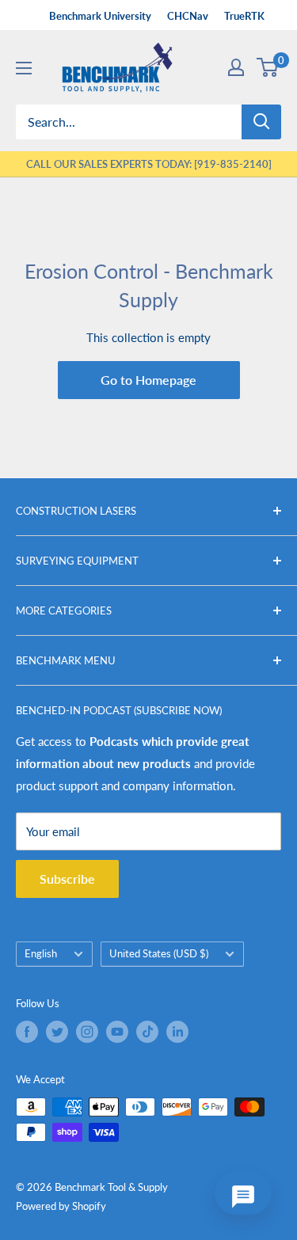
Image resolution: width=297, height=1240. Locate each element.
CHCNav (187, 16)
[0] (268, 67)
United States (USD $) (158, 953)
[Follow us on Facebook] (27, 1032)
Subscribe (67, 878)
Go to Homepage (148, 379)
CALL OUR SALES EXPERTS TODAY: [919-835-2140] (149, 164)
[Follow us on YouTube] (117, 1032)
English (41, 953)
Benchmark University (100, 16)
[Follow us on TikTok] (147, 1032)
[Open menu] (24, 68)
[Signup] (236, 67)
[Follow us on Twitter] (57, 1032)
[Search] (261, 122)
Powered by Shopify (61, 1206)
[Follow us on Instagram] (87, 1032)
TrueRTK (244, 16)
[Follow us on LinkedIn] (177, 1032)
